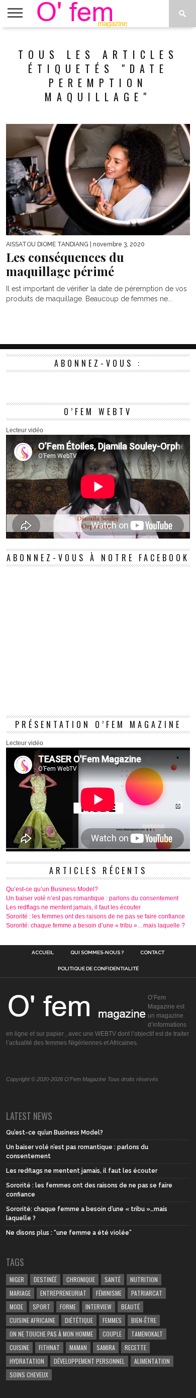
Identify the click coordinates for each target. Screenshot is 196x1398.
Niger (17, 1279)
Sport (41, 1306)
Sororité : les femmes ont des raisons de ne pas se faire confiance (95, 916)
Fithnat (49, 1347)
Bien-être (143, 1320)
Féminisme (109, 1293)
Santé (113, 1279)
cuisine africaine (32, 1320)
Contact (152, 952)
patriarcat (146, 1293)
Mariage (20, 1293)
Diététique (79, 1320)
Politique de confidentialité (98, 968)
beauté (130, 1306)
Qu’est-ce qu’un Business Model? (52, 889)
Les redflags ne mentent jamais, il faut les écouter (73, 907)
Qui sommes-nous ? (97, 952)
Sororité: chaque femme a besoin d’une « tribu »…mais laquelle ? (95, 925)
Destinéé (45, 1279)
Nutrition (144, 1279)
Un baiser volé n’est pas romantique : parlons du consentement (92, 898)
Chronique (80, 1279)
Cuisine (19, 1347)
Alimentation (152, 1361)
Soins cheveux (29, 1374)
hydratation (27, 1361)
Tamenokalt (147, 1333)
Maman (78, 1347)
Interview (98, 1306)
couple (112, 1333)
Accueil (43, 952)
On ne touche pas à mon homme (51, 1333)
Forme (68, 1306)
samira (105, 1347)
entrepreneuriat (63, 1293)
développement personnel (89, 1361)
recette (135, 1347)
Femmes (112, 1320)
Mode (16, 1306)
